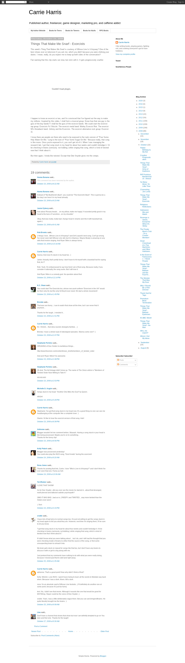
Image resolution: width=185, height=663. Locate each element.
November (145, 139)
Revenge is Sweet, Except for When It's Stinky (145, 222)
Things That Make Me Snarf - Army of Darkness (145, 167)
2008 (141, 131)
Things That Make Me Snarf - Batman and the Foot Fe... (145, 269)
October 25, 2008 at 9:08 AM (48, 605)
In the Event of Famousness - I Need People (146, 258)
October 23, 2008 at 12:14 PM (48, 278)
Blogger (103, 656)
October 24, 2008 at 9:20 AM (48, 458)
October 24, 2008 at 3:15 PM (48, 508)
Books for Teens (55, 31)
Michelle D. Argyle (44, 389)
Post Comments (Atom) (50, 636)
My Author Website (38, 31)
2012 (141, 118)
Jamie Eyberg (43, 208)
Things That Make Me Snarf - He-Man (145, 324)
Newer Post (35, 631)
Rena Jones (42, 465)
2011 (141, 121)
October (144, 145)
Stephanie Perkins (44, 343)
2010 (141, 124)
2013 (141, 114)
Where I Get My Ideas (144, 337)
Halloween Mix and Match (144, 212)
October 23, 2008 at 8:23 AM (48, 201)
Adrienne (41, 429)
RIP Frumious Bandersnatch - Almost (145, 177)
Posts (121, 360)
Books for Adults (89, 31)
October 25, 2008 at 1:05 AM (48, 561)
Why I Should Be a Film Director (145, 288)
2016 (141, 104)
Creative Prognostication (145, 157)
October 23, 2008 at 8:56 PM (48, 441)
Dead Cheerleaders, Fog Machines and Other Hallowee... (145, 246)
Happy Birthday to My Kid (145, 150)
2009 (141, 128)
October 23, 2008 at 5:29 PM (48, 400)
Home (70, 631)
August (144, 348)
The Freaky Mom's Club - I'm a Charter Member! (146, 233)
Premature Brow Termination (146, 301)
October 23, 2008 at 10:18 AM (48, 244)
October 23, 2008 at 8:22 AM (48, 184)
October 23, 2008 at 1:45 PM (48, 294)
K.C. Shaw (41, 285)
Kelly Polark (42, 449)
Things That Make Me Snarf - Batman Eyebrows (145, 310)
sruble (39, 516)
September (145, 343)
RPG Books (104, 31)
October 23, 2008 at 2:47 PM (48, 335)
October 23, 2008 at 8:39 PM (48, 422)
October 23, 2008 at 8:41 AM (48, 225)
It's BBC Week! (146, 318)
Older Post (105, 631)
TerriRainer (41, 482)
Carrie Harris (45, 12)
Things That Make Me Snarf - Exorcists (145, 198)
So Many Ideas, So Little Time (145, 184)
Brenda (40, 302)
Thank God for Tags (145, 294)
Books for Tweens (72, 31)
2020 (141, 101)
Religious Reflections (145, 206)
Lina (39, 612)
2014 (141, 111)
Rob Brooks (42, 232)
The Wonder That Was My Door (145, 280)
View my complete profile (125, 54)
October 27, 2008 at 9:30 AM (48, 621)
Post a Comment (40, 626)
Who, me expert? (144, 332)
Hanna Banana (43, 177)
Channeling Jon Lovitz (145, 191)
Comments (123, 365)
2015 (141, 107)
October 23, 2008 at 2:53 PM (48, 381)
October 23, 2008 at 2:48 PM (48, 359)
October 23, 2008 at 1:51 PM (48, 316)
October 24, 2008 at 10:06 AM (48, 474)
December (145, 134)
